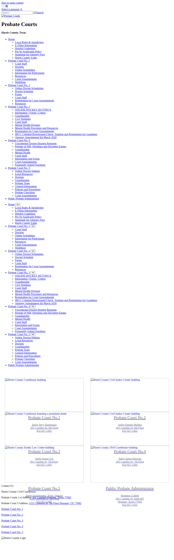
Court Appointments (26, 79)
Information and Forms (27, 158)
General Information (26, 186)
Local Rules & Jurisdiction (29, 42)
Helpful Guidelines (25, 48)
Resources (20, 76)
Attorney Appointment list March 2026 (36, 137)
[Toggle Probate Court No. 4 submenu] (33, 306)
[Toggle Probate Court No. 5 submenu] (33, 334)
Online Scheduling (25, 69)
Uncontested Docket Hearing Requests (36, 143)
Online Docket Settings (27, 171)
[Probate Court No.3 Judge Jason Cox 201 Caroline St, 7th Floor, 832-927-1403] (44, 425)
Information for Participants (29, 73)
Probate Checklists (25, 192)
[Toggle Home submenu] (17, 204)
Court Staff (21, 63)
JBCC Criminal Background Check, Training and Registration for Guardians (56, 134)
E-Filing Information (26, 45)
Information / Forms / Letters (30, 112)
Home (11, 39)
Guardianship (22, 115)
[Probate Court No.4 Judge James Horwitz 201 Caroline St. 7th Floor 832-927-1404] (130, 425)
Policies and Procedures (27, 189)
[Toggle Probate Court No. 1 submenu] (33, 226)
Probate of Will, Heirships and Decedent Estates (40, 146)
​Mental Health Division (27, 125)
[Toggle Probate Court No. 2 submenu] (33, 251)
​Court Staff (21, 122)
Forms (18, 94)
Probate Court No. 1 (19, 60)
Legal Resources (24, 174)
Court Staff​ (21, 155)
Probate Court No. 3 (19, 106)
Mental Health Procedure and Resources (36, 128)
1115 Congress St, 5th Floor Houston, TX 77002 (55, 503)
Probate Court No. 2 (19, 85)
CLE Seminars (23, 118)
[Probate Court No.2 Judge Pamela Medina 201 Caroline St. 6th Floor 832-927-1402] (130, 391)
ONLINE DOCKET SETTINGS (33, 109)
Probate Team (22, 183)
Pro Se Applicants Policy (28, 51)
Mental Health (22, 152)
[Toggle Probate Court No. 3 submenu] (33, 272)
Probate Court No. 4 (19, 140)
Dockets (19, 66)
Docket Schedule (24, 91)
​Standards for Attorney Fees (30, 54)
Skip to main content (12, 2)
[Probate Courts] (10, 15)
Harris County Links (26, 57)
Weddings (20, 82)
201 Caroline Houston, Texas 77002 (51, 497)
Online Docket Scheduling (29, 88)
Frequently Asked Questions (30, 164)
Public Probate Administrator (23, 198)
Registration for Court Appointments (34, 100)
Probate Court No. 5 (19, 168)
